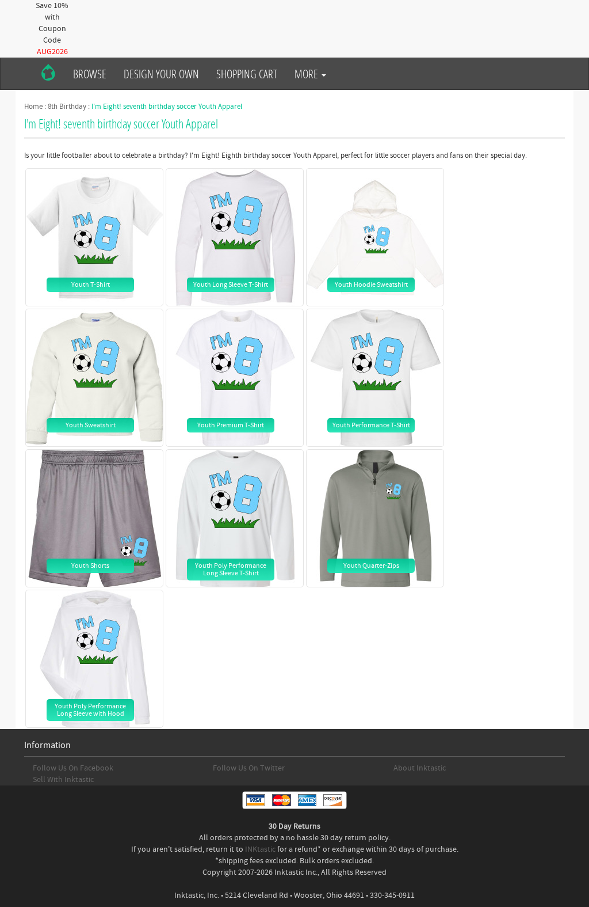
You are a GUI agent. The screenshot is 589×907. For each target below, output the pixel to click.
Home (33, 106)
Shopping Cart (246, 73)
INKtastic (260, 849)
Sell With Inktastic (63, 780)
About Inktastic (419, 768)
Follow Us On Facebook (73, 768)
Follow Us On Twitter (249, 768)
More (307, 73)
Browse (89, 73)
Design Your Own (161, 73)
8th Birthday (67, 106)
